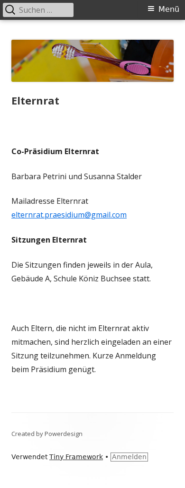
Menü (168, 9)
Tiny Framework (76, 457)
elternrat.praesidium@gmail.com (69, 214)
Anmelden (129, 457)
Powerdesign (64, 433)
